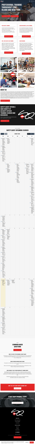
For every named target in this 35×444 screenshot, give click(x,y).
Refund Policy (17, 429)
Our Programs (4, 16)
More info (27, 442)
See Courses (3, 120)
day (33, 133)
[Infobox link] (29, 1)
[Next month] (3, 134)
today (6, 133)
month (28, 133)
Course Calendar (17, 421)
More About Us (4, 100)
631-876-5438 (13, 16)
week (31, 133)
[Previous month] (1, 134)
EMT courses (8, 94)
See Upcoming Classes (16, 402)
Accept (32, 442)
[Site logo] (2, 1)
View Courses (7, 36)
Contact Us (16, 388)
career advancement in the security (21, 97)
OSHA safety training (29, 93)
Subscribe (16, 437)
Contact (17, 428)
